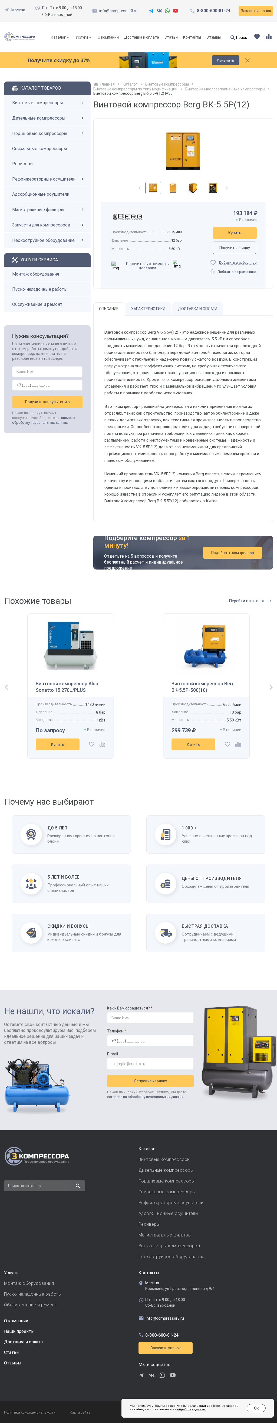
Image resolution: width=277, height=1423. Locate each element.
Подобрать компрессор (232, 553)
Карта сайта (80, 1412)
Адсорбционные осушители (40, 194)
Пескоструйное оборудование (43, 240)
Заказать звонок (165, 1348)
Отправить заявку (150, 1081)
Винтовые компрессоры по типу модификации (135, 89)
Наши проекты (19, 1331)
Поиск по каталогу (24, 1186)
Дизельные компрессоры (38, 118)
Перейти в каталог (247, 600)
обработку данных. (191, 1409)
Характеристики (148, 309)
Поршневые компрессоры (39, 133)
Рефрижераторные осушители (43, 179)
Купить (234, 233)
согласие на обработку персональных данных (145, 1097)
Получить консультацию (47, 402)
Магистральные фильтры (38, 209)
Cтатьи (11, 1352)
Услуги (81, 37)
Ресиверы (23, 163)
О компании (108, 37)
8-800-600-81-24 (213, 11)
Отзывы (213, 37)
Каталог (58, 37)
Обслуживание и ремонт (37, 304)
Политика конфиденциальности (29, 1412)
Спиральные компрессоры (39, 148)
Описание (108, 309)
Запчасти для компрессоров (41, 225)
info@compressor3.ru (118, 11)
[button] (226, 190)
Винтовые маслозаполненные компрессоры (225, 89)
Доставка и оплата (141, 37)
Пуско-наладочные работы (40, 289)
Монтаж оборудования (35, 274)
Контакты (192, 37)
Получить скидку (234, 248)
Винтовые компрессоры (37, 102)
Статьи (171, 37)
